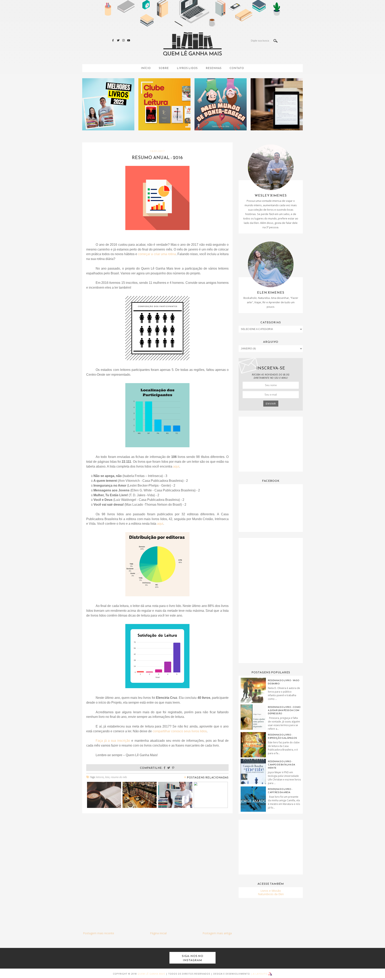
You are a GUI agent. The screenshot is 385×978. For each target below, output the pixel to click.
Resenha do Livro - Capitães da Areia (280, 790)
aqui (176, 466)
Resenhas (214, 68)
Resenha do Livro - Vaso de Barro (284, 682)
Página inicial (158, 933)
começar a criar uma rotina (157, 254)
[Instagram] (124, 40)
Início (146, 68)
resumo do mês (119, 777)
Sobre (164, 68)
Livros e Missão (270, 891)
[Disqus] (157, 867)
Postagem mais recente (98, 933)
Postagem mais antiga (217, 933)
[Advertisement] (271, 444)
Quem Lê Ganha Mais (151, 973)
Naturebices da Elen (271, 894)
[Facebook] (113, 40)
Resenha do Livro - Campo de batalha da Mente (281, 764)
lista (107, 777)
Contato (237, 68)
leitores (100, 777)
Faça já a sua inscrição (113, 740)
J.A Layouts (259, 973)
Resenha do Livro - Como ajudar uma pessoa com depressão (284, 710)
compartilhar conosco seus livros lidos (180, 731)
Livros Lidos (187, 68)
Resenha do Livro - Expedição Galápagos (282, 736)
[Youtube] (129, 40)
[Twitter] (118, 40)
